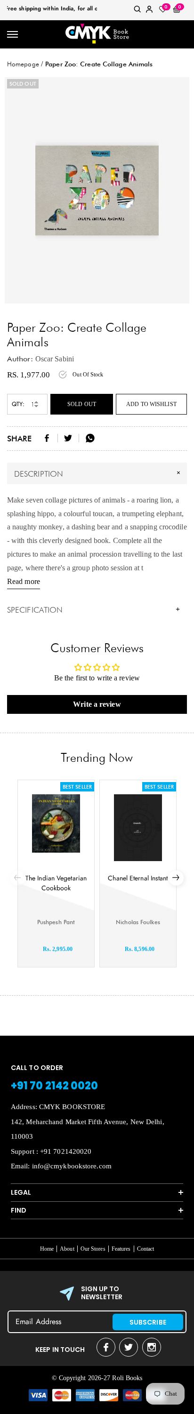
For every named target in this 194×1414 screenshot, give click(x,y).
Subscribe (147, 1322)
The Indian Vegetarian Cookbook (56, 883)
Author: (20, 358)
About (67, 1249)
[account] (149, 11)
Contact (145, 1249)
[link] (137, 11)
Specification (93, 610)
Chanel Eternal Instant (138, 878)
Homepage (23, 64)
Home (47, 1249)
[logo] (97, 34)
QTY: (18, 403)
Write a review (97, 704)
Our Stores (93, 1249)
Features (121, 1249)
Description (98, 473)
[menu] (13, 34)
